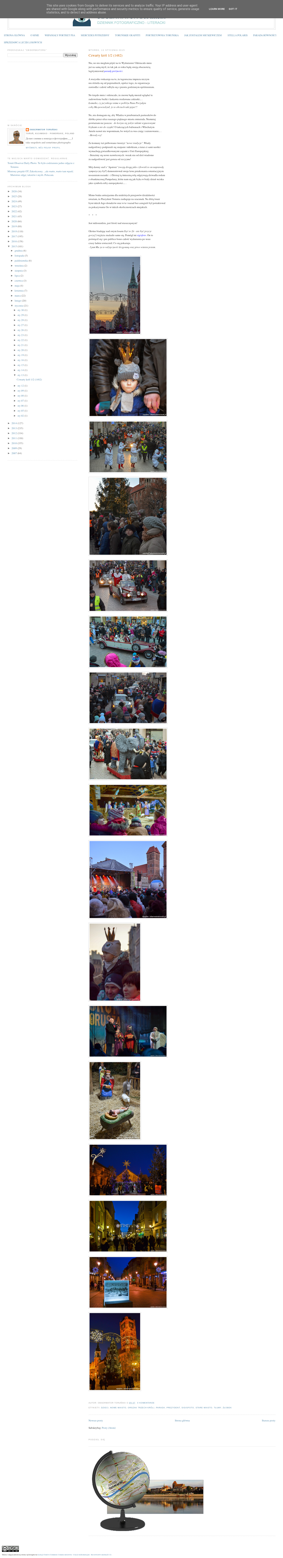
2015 (15, 246)
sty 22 (21, 340)
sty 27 (21, 325)
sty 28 (21, 320)
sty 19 (21, 355)
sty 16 (21, 360)
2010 (15, 443)
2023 (15, 206)
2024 (15, 201)
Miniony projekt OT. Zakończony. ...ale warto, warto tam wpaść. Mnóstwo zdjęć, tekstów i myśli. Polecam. (41, 173)
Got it (233, 9)
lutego (18, 300)
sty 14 (21, 370)
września (19, 265)
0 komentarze (146, 1403)
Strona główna (182, 1420)
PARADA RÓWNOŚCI (264, 35)
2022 (15, 211)
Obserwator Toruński (44, 130)
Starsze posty (268, 1420)
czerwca (19, 280)
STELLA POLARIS (238, 35)
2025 (15, 196)
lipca (17, 275)
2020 (15, 221)
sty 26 (21, 330)
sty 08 (21, 395)
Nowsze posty (96, 1420)
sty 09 (21, 390)
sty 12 (21, 385)
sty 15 (21, 365)
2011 (15, 438)
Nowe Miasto (118, 1408)
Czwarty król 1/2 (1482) (105, 55)
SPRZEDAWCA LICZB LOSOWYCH (23, 42)
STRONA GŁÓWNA (14, 35)
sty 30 (21, 310)
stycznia (19, 305)
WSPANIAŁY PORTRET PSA (60, 35)
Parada (160, 1408)
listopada (20, 255)
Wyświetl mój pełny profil (43, 148)
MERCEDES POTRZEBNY (95, 35)
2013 (15, 428)
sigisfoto (188, 1408)
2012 (15, 433)
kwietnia (19, 290)
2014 (15, 423)
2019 (15, 226)
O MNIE (34, 35)
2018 (15, 231)
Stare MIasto (204, 1408)
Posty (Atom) (109, 1427)
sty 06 (21, 405)
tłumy (217, 1408)
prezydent (173, 1408)
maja (17, 285)
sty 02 (21, 415)
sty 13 (21, 375)
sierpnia (19, 270)
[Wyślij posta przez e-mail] (155, 1403)
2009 (15, 448)
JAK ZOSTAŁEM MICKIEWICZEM (203, 35)
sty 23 (21, 335)
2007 (15, 453)
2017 (15, 236)
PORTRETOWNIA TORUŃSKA (162, 35)
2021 (15, 216)
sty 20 (21, 350)
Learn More (217, 9)
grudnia (19, 250)
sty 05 (21, 410)
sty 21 (21, 345)
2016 (15, 241)
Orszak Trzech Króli (141, 1408)
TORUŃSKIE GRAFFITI (127, 35)
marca (18, 295)
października (22, 260)
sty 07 (21, 400)
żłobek (227, 1408)
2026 (15, 191)
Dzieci (105, 1408)
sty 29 (21, 315)
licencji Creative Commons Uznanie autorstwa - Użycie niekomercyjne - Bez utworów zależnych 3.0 (74, 1554)
